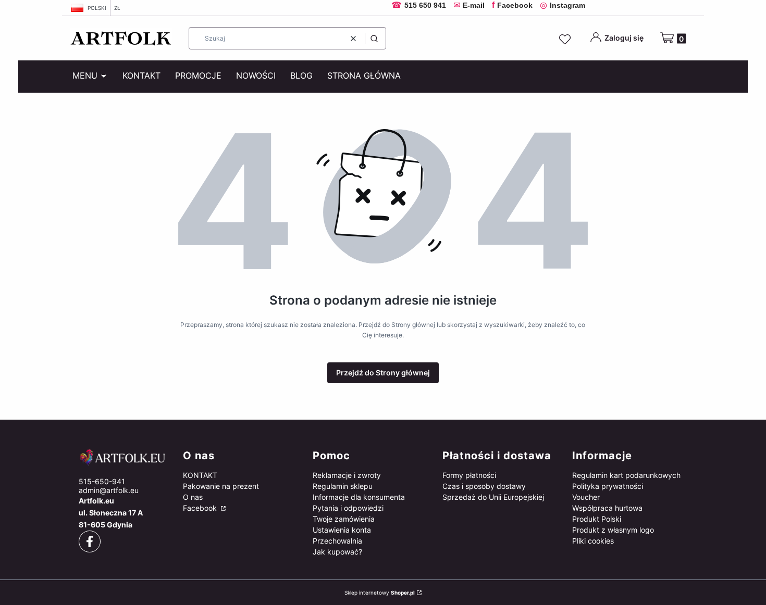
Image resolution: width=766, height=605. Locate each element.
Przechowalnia (337, 540)
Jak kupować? (337, 551)
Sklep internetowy (379, 592)
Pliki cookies (593, 540)
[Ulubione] (566, 39)
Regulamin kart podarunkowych (626, 475)
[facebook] (90, 541)
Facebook (201, 507)
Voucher (586, 497)
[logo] (122, 458)
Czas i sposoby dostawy (484, 486)
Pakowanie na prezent (221, 486)
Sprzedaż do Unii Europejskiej (493, 497)
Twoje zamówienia (344, 518)
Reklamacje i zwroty (347, 475)
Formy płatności (469, 475)
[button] (374, 38)
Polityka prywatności (607, 486)
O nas (193, 497)
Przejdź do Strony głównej (383, 372)
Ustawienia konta (342, 529)
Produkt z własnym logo (613, 529)
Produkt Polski (596, 518)
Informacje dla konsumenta (359, 497)
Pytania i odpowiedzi (348, 507)
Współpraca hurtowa (607, 507)
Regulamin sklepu (343, 486)
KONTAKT (200, 475)
